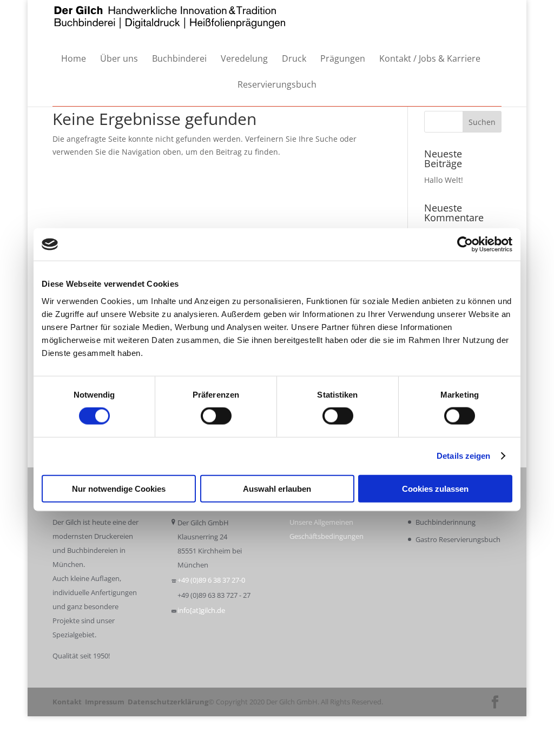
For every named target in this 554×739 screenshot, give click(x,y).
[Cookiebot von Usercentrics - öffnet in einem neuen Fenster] (465, 244)
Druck (294, 59)
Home (73, 59)
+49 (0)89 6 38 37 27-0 (211, 580)
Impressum (104, 702)
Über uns (119, 59)
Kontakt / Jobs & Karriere (429, 59)
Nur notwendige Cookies (119, 488)
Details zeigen (463, 455)
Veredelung (244, 59)
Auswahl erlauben (277, 488)
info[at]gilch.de (201, 610)
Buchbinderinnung (446, 522)
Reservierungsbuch (277, 85)
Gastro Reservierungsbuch (458, 539)
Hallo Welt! (443, 180)
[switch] (216, 416)
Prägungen (342, 59)
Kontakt (67, 702)
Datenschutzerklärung (168, 702)
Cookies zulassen (435, 488)
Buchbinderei (179, 59)
